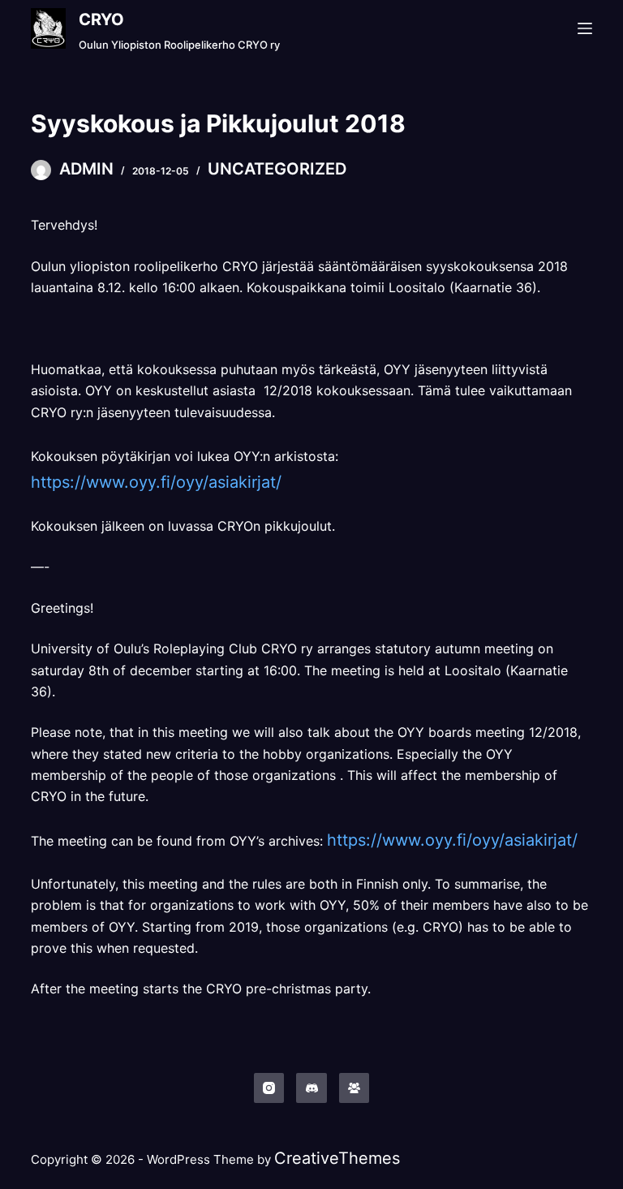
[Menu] (585, 28)
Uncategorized (277, 169)
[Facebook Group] (354, 1088)
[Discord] (311, 1088)
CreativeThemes (337, 1158)
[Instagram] (269, 1088)
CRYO (101, 19)
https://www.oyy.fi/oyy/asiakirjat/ (156, 482)
